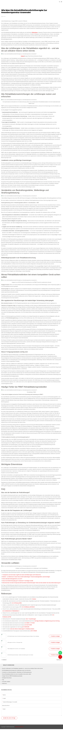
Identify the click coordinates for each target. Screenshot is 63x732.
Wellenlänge (34, 32)
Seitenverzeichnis (19, 726)
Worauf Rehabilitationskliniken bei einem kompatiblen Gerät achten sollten (16, 674)
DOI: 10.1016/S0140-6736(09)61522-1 (10, 611)
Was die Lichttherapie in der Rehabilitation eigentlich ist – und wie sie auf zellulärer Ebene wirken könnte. (22, 668)
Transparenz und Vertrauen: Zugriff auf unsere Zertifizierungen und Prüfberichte (21, 574)
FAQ (3, 679)
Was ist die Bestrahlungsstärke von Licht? (12, 578)
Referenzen (4, 683)
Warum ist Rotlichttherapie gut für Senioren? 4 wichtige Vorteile (17, 580)
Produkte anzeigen (55, 636)
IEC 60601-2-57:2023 (30, 623)
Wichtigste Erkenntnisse (7, 677)
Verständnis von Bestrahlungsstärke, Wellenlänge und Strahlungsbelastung (16, 672)
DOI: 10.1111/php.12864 (17, 603)
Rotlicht (22, 56)
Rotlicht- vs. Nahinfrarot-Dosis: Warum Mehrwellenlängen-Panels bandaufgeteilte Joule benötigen (26, 576)
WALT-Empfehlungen (30, 619)
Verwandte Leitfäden (6, 681)
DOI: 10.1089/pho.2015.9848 (28, 607)
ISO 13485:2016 (25, 627)
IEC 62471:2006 (28, 625)
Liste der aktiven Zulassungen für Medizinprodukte (22, 629)
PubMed (34, 599)
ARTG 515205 (34, 631)
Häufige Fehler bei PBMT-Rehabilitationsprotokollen (12, 675)
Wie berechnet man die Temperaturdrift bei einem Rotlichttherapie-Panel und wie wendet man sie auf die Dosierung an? (31, 582)
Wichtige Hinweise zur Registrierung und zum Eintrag (46, 621)
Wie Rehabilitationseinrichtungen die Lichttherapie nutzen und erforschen (16, 670)
